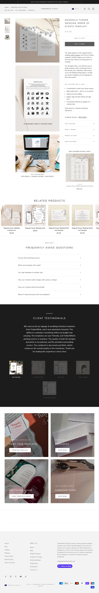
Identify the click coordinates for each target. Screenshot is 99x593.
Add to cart (79, 38)
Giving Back (33, 566)
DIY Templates (20, 10)
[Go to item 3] (7, 37)
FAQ (6, 546)
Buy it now (79, 44)
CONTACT (31, 10)
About (32, 547)
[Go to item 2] (7, 29)
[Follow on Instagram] (11, 576)
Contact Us (33, 570)
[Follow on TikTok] (26, 576)
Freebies (7, 550)
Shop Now (62, 450)
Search (7, 543)
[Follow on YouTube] (21, 576)
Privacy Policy (9, 556)
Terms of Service (10, 562)
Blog (31, 550)
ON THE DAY (9, 10)
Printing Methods (35, 560)
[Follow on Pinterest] (16, 576)
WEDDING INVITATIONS (19, 7)
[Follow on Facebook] (6, 576)
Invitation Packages (36, 557)
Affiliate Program (35, 554)
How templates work (21, 496)
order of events (75, 55)
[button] (96, 220)
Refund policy (9, 559)
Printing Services (20, 450)
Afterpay (7, 553)
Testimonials (34, 563)
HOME (7, 7)
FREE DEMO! (82, 117)
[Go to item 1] (7, 21)
